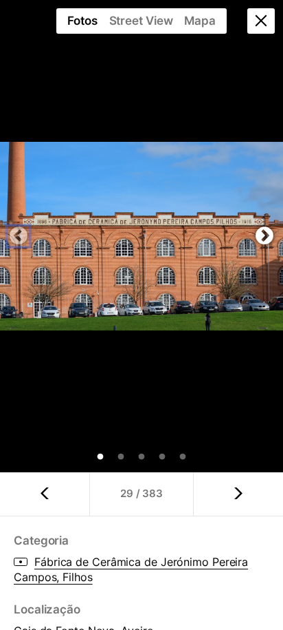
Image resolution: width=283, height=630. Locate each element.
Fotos (82, 21)
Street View (141, 21)
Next (264, 236)
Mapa (200, 21)
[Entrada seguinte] (238, 493)
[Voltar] (261, 21)
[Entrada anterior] (45, 493)
